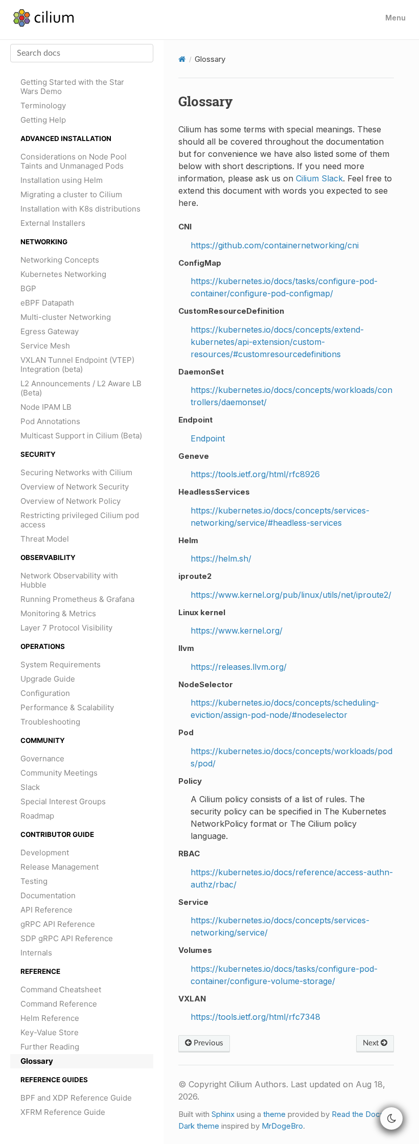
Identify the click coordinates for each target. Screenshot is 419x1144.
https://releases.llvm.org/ (239, 667)
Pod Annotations (50, 421)
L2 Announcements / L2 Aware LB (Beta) (81, 388)
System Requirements (60, 664)
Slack (30, 787)
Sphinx (223, 1114)
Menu (395, 17)
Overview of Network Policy (70, 501)
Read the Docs (358, 1114)
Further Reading (49, 1047)
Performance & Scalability (67, 707)
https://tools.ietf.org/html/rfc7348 (255, 1017)
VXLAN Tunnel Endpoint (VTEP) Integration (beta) (77, 364)
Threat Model (44, 539)
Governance (42, 758)
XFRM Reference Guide (62, 1112)
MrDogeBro (282, 1126)
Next (372, 1043)
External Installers (52, 223)
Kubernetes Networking (63, 274)
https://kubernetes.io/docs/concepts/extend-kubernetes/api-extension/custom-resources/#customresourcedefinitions (277, 341)
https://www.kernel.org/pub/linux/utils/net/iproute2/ (291, 595)
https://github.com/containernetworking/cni (275, 245)
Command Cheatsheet (60, 989)
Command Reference (58, 1004)
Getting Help (43, 120)
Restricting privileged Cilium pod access (79, 519)
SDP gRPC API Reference (66, 938)
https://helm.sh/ (221, 558)
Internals (36, 953)
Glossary (36, 1061)
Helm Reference (49, 1018)
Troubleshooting (50, 722)
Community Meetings (59, 773)
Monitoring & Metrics (58, 613)
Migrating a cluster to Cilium (71, 194)
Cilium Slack (319, 178)
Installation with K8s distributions (80, 209)
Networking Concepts (59, 260)
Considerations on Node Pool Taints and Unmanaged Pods (73, 161)
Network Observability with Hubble (69, 580)
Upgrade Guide (47, 679)
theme (274, 1114)
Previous (207, 1043)
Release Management (59, 867)
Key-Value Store (49, 1032)
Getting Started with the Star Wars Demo (72, 86)
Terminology (43, 105)
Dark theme (198, 1126)
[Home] (181, 59)
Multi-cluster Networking (65, 317)
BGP (28, 288)
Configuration (45, 693)
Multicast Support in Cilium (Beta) (81, 435)
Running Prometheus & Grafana (77, 599)
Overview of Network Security (74, 487)
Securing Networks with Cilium (76, 472)
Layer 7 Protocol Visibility (66, 628)
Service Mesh (45, 346)
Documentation (48, 895)
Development (44, 852)
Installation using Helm (61, 180)
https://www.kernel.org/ (237, 630)
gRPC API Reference (57, 924)
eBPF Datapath (47, 303)
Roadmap (37, 816)
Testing (34, 881)
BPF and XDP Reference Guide (76, 1098)
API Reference (46, 910)
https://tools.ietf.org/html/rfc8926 (255, 474)
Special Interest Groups (63, 801)
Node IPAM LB (46, 407)
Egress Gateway (49, 331)
